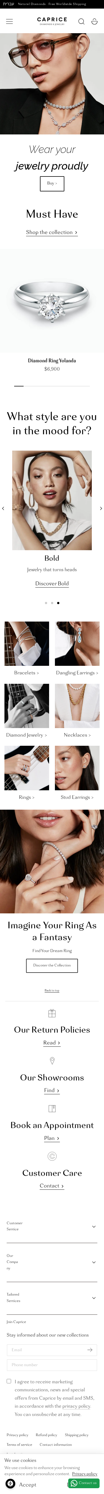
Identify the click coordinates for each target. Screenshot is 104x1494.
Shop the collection (49, 232)
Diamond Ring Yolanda (52, 361)
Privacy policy (17, 1435)
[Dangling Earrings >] (77, 644)
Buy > (52, 183)
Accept (27, 1485)
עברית (8, 4)
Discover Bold (52, 584)
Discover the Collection (52, 965)
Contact (49, 1186)
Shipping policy (76, 1435)
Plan (49, 1138)
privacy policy (76, 1406)
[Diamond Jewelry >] (26, 706)
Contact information (56, 1445)
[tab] (46, 603)
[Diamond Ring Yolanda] (52, 301)
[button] (9, 21)
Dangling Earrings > (77, 673)
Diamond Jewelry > (26, 735)
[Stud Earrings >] (77, 768)
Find (49, 1090)
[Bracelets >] (26, 644)
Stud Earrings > (77, 797)
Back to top (52, 990)
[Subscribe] (89, 1349)
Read (49, 1043)
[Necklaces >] (77, 706)
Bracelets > (26, 673)
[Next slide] (14, 347)
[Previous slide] (6, 347)
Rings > (27, 797)
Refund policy (46, 1435)
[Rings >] (26, 768)
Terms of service (19, 1445)
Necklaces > (77, 735)
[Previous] (3, 508)
